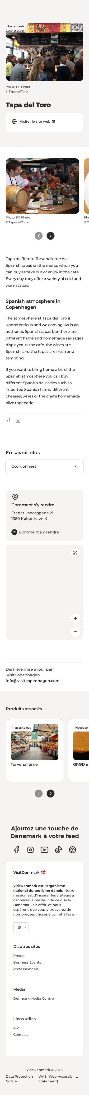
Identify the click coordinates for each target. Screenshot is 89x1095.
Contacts (20, 1034)
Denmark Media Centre (33, 998)
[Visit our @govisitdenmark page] (58, 850)
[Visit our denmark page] (16, 850)
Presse (19, 956)
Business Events (27, 962)
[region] (44, 592)
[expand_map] (75, 553)
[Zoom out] (75, 631)
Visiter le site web (35, 121)
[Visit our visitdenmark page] (44, 850)
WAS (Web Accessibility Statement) (58, 1078)
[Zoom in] (75, 618)
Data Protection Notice (19, 1078)
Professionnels (25, 969)
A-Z (16, 1028)
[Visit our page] (30, 850)
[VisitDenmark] (29, 872)
